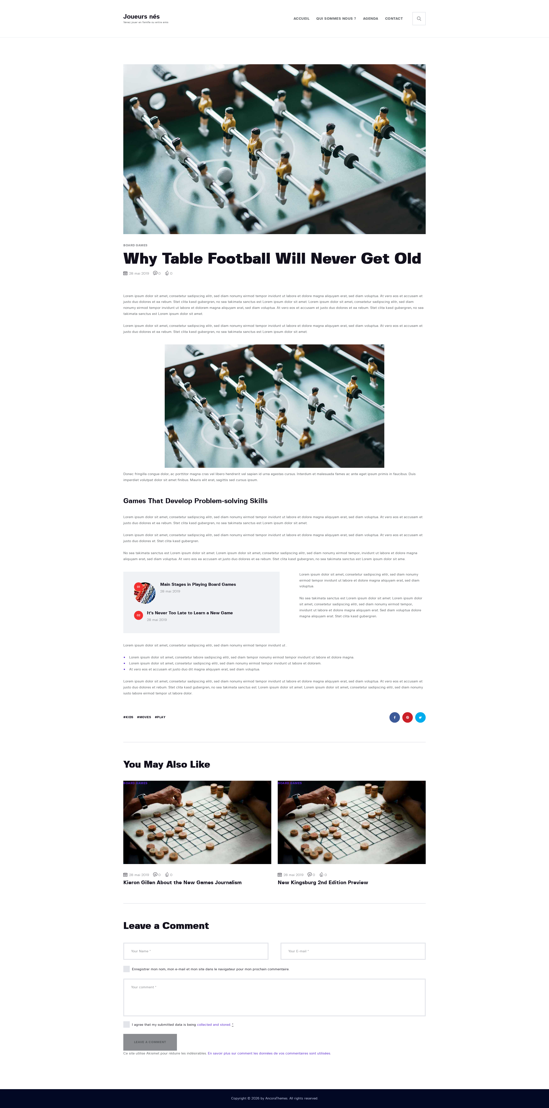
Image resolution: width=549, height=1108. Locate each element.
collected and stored (213, 1024)
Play (161, 717)
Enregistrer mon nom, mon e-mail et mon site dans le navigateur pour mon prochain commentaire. (210, 969)
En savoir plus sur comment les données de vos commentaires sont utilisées (269, 1053)
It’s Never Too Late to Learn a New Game (190, 613)
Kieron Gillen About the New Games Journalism (182, 882)
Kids (129, 717)
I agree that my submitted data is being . (182, 1024)
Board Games (135, 245)
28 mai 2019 (170, 591)
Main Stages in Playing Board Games (198, 584)
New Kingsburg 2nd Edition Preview (323, 882)
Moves (145, 717)
